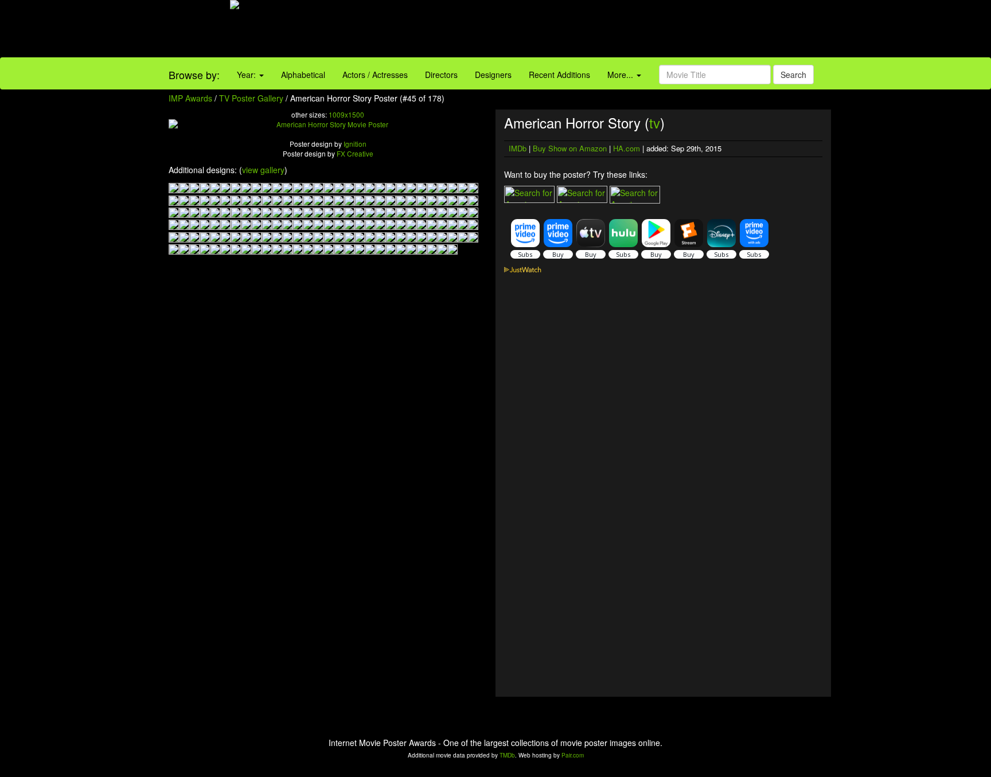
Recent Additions (559, 74)
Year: (247, 74)
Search (793, 74)
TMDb (507, 755)
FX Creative (355, 153)
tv (654, 122)
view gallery (263, 169)
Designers (493, 74)
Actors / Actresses (375, 74)
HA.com (626, 148)
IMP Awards (190, 98)
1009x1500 (346, 114)
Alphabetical (303, 74)
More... (621, 74)
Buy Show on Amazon (570, 148)
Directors (441, 74)
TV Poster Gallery (251, 98)
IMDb (517, 148)
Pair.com (572, 755)
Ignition (355, 144)
